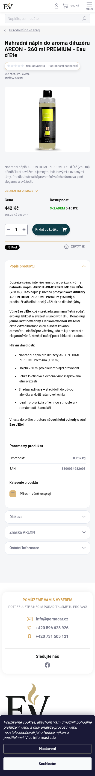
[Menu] (89, 6)
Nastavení (47, 749)
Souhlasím (47, 764)
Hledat (84, 18)
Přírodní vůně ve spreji (35, 494)
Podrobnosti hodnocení (63, 66)
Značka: (14, 78)
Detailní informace (19, 190)
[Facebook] (47, 665)
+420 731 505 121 (52, 636)
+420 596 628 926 (52, 627)
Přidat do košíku (46, 229)
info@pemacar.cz (52, 618)
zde (53, 737)
